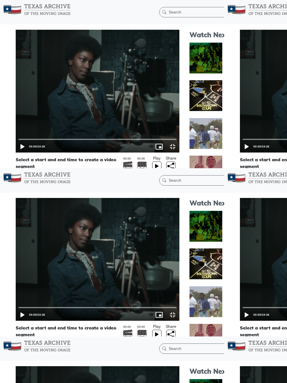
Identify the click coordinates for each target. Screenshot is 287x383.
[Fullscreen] (280, 376)
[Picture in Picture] (267, 376)
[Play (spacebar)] (6, 376)
